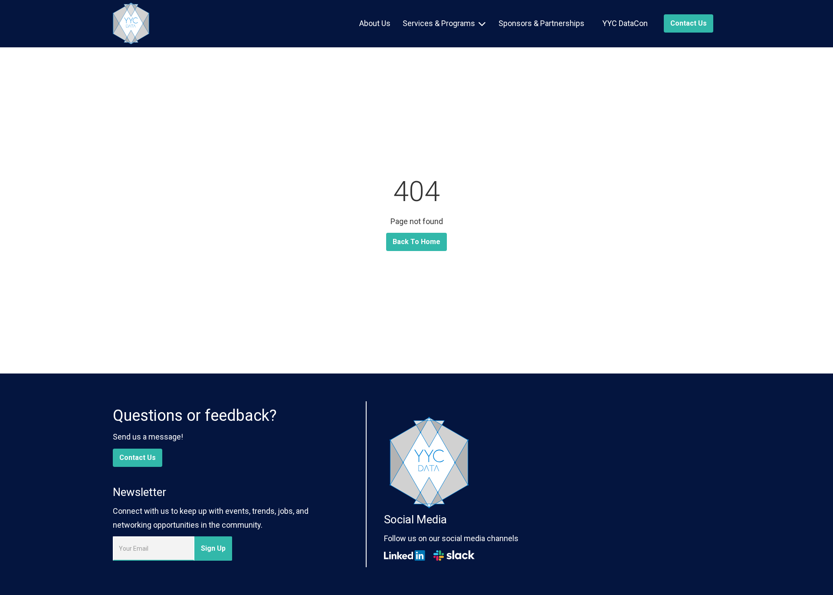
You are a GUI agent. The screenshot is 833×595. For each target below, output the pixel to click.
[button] (444, 23)
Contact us (688, 23)
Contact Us (137, 457)
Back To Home (416, 242)
